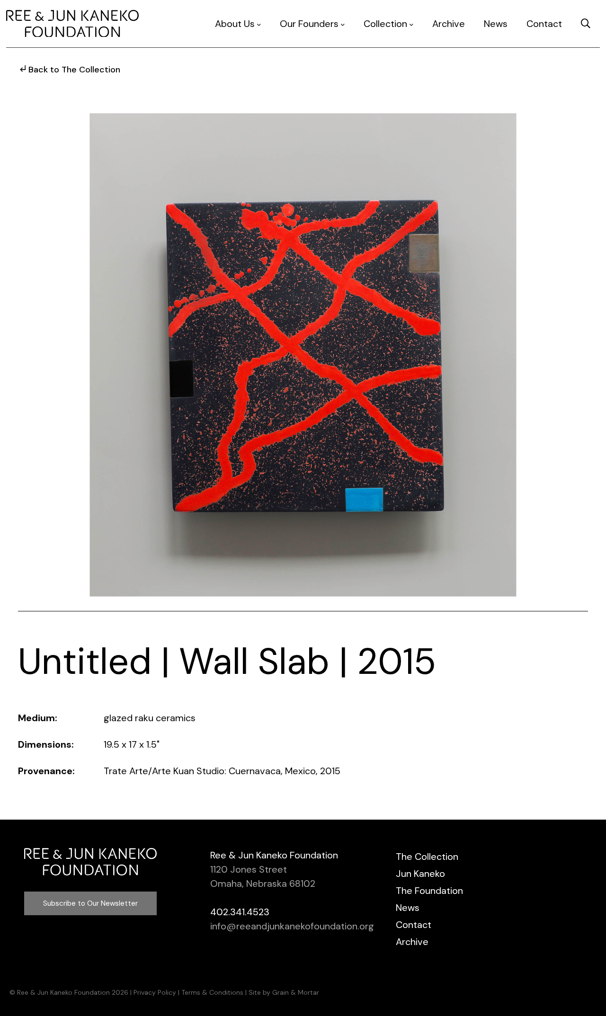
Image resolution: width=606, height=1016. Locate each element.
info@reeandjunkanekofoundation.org (292, 926)
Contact (544, 24)
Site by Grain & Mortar (284, 992)
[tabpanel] (303, 355)
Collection (385, 24)
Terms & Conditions (212, 992)
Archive (448, 24)
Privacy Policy (155, 992)
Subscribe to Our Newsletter (90, 903)
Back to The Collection (74, 69)
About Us (235, 24)
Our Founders (309, 24)
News (496, 24)
